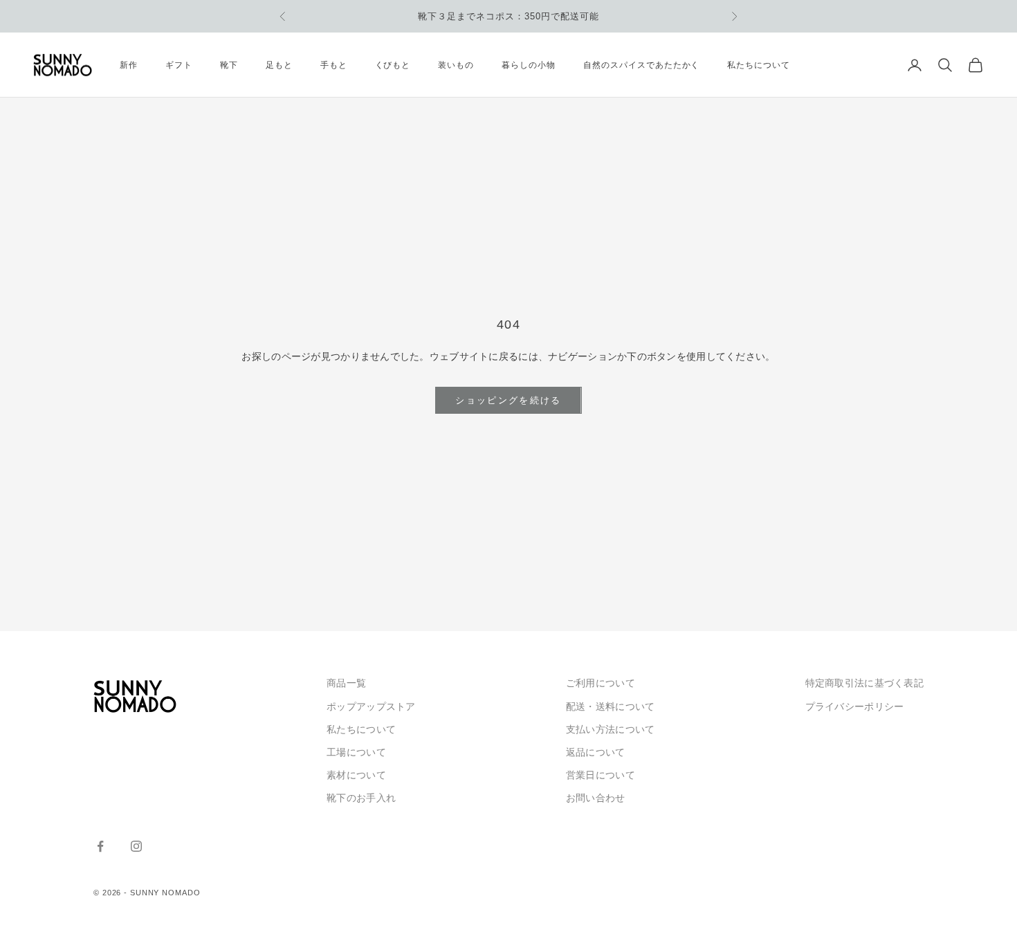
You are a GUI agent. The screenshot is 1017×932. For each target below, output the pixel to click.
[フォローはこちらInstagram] (136, 846)
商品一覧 (346, 682)
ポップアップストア (371, 706)
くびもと (393, 65)
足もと (279, 65)
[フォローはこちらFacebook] (100, 846)
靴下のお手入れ (361, 797)
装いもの (456, 65)
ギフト (178, 65)
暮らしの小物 (529, 65)
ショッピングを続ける (508, 400)
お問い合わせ (595, 797)
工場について (356, 752)
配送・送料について (610, 706)
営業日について (600, 774)
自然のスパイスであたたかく (641, 65)
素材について (356, 774)
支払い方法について (610, 729)
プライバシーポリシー (854, 706)
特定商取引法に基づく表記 (864, 682)
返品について (595, 752)
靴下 (229, 65)
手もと (333, 65)
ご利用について (600, 682)
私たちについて (758, 65)
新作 (129, 65)
